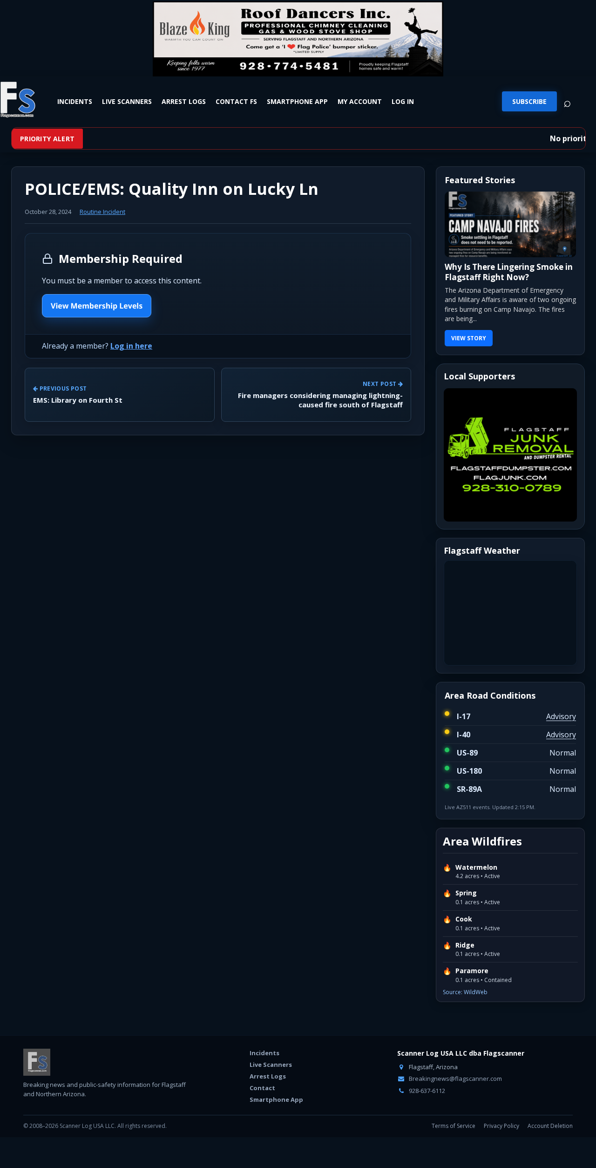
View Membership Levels (96, 306)
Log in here (131, 346)
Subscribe (529, 101)
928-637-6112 (426, 1090)
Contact (262, 1088)
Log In (403, 101)
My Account (360, 101)
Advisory (561, 716)
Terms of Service (453, 1126)
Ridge (464, 945)
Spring (466, 893)
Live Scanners (127, 101)
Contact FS (236, 101)
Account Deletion (550, 1126)
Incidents (74, 101)
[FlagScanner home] (36, 1062)
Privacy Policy (501, 1126)
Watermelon (476, 867)
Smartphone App (297, 101)
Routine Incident (102, 211)
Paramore (471, 971)
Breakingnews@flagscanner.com (454, 1078)
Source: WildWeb (465, 992)
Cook (463, 919)
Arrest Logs (184, 101)
